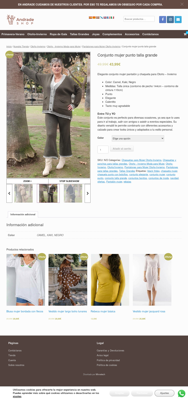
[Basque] (97, 17)
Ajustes (164, 393)
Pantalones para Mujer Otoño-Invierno (101, 46)
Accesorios (132, 34)
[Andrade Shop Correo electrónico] (178, 19)
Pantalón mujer (114, 181)
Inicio (9, 46)
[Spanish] (90, 17)
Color (100, 137)
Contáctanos (150, 34)
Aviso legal (103, 355)
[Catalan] (94, 17)
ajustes (17, 396)
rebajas (127, 181)
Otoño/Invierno (115, 167)
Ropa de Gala (58, 34)
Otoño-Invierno (37, 34)
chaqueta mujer (169, 171)
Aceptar (119, 393)
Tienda (11, 355)
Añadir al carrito (122, 148)
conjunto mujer (157, 174)
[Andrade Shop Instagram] (170, 19)
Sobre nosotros (16, 365)
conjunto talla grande (116, 178)
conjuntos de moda (159, 178)
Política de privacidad (108, 360)
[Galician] (101, 17)
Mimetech (100, 374)
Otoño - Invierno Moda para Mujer (64, 46)
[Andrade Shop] (20, 19)
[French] (108, 17)
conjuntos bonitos (137, 178)
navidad (174, 178)
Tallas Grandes (79, 34)
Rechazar (142, 393)
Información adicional (22, 214)
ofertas (101, 181)
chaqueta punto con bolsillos (112, 174)
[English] (105, 17)
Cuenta (12, 360)
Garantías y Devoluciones (110, 350)
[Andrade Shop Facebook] (162, 19)
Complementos (112, 34)
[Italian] (112, 17)
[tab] (23, 214)
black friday (153, 171)
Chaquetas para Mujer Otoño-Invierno (141, 160)
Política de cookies (107, 365)
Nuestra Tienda (21, 46)
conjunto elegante (138, 174)
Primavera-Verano (12, 34)
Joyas (96, 34)
